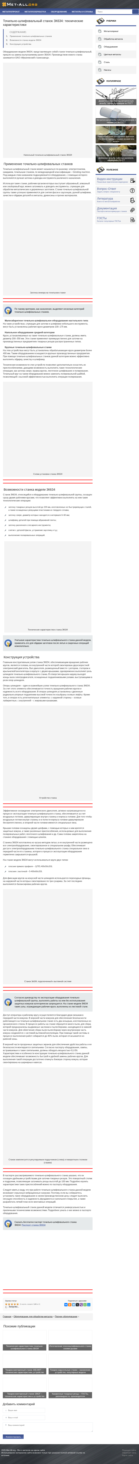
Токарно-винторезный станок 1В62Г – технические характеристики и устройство (24, 1395)
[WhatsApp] (85, 1304)
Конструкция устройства (20, 44)
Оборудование (59, 12)
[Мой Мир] (88, 1304)
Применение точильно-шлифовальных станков (31, 36)
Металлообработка (35, 12)
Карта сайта (127, 1455)
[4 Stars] (15, 1304)
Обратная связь (129, 1453)
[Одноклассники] (69, 1304)
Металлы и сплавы (82, 12)
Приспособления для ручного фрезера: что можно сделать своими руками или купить (116, 138)
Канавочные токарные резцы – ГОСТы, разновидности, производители (70, 1395)
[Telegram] (73, 1304)
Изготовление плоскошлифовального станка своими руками (70, 1347)
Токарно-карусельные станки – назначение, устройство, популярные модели (70, 1371)
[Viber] (81, 1304)
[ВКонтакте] (66, 1304)
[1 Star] (6, 1304)
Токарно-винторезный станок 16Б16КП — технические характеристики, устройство (24, 1371)
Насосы (107, 70)
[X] (77, 1304)
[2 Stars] (9, 1304)
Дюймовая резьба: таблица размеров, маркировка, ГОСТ (116, 159)
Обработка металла (113, 39)
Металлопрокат (11, 12)
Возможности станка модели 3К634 (25, 40)
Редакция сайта (129, 1450)
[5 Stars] (18, 1304)
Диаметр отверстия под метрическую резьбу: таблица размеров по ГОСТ (116, 102)
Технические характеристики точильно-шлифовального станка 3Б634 (24, 1347)
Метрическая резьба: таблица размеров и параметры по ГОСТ (116, 121)
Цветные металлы (112, 54)
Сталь (107, 62)
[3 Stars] (12, 1304)
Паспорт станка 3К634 (33, 1225)
